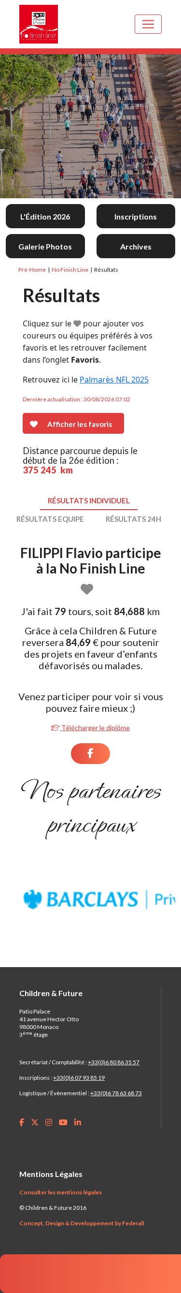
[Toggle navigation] (148, 24)
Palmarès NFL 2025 (114, 379)
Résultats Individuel (89, 500)
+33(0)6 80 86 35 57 (113, 1062)
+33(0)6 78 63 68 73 (116, 1093)
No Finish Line (70, 269)
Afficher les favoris (79, 424)
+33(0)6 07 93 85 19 (79, 1077)
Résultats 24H (133, 518)
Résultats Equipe (50, 518)
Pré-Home (32, 269)
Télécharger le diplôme (95, 727)
